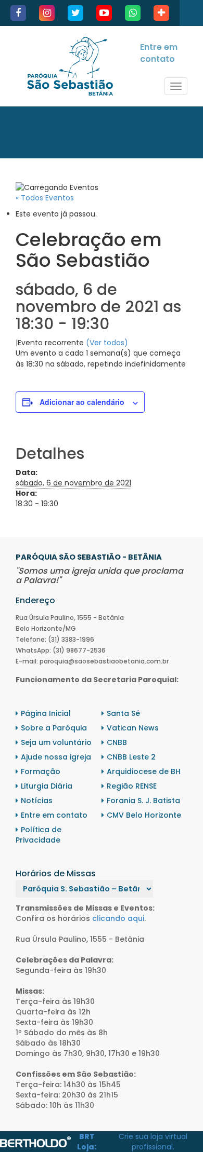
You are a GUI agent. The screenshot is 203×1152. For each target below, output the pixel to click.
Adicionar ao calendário (82, 402)
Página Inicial (46, 713)
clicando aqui (118, 918)
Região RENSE (132, 786)
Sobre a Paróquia (54, 728)
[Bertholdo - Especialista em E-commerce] (35, 1141)
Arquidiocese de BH (144, 771)
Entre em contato (158, 53)
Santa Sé (123, 713)
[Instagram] (47, 13)
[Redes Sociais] (161, 13)
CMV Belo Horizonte (144, 815)
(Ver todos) (107, 342)
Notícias (37, 800)
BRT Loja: (86, 1141)
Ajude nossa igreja (56, 757)
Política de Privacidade (38, 834)
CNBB (117, 742)
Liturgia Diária (46, 786)
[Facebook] (18, 13)
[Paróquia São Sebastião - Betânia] (70, 66)
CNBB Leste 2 (131, 757)
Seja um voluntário (56, 742)
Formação (40, 771)
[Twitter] (75, 13)
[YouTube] (104, 13)
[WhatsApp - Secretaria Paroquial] (133, 13)
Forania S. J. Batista (143, 800)
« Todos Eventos (45, 198)
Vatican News (133, 728)
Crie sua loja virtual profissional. (153, 1141)
